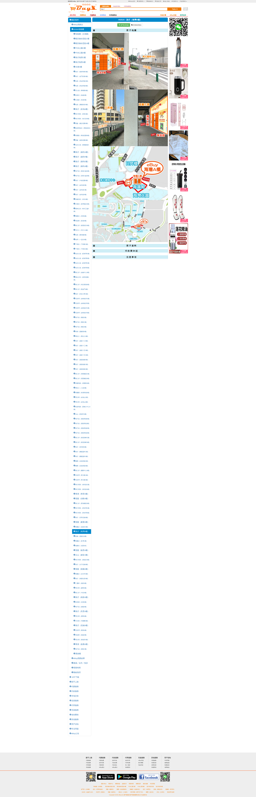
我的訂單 (158, 1)
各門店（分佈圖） (86, 789)
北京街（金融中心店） (88, 792)
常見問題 (75, 729)
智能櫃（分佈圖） (82, 34)
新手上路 (75, 682)
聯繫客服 (117, 783)
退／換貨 (127, 765)
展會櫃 (78, 654)
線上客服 (166, 1)
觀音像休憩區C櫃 (82, 39)
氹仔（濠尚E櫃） (82, 162)
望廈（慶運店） (110, 789)
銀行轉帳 (140, 762)
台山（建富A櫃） (82, 555)
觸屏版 (93, 1)
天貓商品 (93, 15)
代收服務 (75, 691)
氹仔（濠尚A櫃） (82, 166)
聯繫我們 (138, 783)
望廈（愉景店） (112, 792)
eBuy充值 (173, 15)
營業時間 (77, 668)
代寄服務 (75, 705)
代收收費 (114, 762)
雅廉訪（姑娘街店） (135, 789)
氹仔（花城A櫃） (82, 625)
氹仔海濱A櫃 (80, 62)
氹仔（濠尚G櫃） (82, 152)
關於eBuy (103, 783)
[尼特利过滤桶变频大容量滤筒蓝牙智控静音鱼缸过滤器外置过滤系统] (178, 177)
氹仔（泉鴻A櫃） (82, 109)
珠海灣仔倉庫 (170, 792)
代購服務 (75, 687)
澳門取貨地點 (124, 25)
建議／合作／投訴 (80, 663)
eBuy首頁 (131, 1)
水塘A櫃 (78, 67)
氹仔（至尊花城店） (98, 789)
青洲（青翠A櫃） (82, 494)
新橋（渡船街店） (159, 789)
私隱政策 (167, 765)
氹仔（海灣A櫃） (82, 531)
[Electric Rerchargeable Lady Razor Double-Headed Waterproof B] (178, 115)
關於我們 (75, 20)
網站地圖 (145, 783)
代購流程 (101, 765)
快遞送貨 (154, 762)
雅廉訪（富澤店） (170, 789)
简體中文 (175, 1)
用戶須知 (75, 724)
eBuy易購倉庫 (79, 658)
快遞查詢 (127, 767)
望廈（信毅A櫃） (82, 499)
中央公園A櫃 (80, 53)
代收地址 (114, 765)
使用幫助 (183, 1)
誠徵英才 (124, 783)
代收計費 (163, 15)
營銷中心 (110, 783)
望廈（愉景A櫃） (82, 550)
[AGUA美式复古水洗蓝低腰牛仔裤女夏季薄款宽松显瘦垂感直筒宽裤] (178, 53)
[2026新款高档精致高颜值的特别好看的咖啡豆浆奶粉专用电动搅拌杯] (178, 84)
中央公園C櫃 (80, 48)
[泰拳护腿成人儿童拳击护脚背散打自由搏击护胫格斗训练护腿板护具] (178, 208)
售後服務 (154, 760)
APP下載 (75, 677)
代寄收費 (127, 762)
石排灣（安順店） (101, 792)
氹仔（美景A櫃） (82, 611)
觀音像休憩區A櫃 (82, 43)
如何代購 (185, 8)
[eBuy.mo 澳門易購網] (83, 8)
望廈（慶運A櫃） (82, 522)
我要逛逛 (140, 1)
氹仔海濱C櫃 (80, 57)
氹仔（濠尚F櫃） (82, 157)
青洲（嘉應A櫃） (82, 644)
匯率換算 (183, 15)
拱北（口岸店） (161, 792)
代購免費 (101, 760)
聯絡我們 (77, 672)
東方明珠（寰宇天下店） (137, 792)
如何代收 (114, 760)
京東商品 (103, 15)
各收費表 (75, 715)
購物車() (149, 1)
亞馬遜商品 (113, 15)
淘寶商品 (83, 15)
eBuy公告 (75, 734)
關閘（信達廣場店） (122, 789)
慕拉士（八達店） (123, 792)
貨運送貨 (154, 765)
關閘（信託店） (150, 792)
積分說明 (185, 10)
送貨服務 (75, 701)
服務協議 (167, 762)
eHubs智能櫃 (78, 29)
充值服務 (75, 710)
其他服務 (75, 719)
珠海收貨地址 (136, 25)
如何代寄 (127, 760)
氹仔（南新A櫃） (82, 597)
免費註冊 (87, 1)
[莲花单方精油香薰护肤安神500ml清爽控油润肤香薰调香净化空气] (178, 239)
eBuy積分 (101, 767)
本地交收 (75, 696)
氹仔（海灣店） (147, 789)
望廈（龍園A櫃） (82, 569)
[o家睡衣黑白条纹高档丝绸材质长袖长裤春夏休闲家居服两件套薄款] (178, 146)
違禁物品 (167, 767)
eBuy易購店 (78, 25)
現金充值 (140, 765)
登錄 (80, 1)
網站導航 (73, 15)
